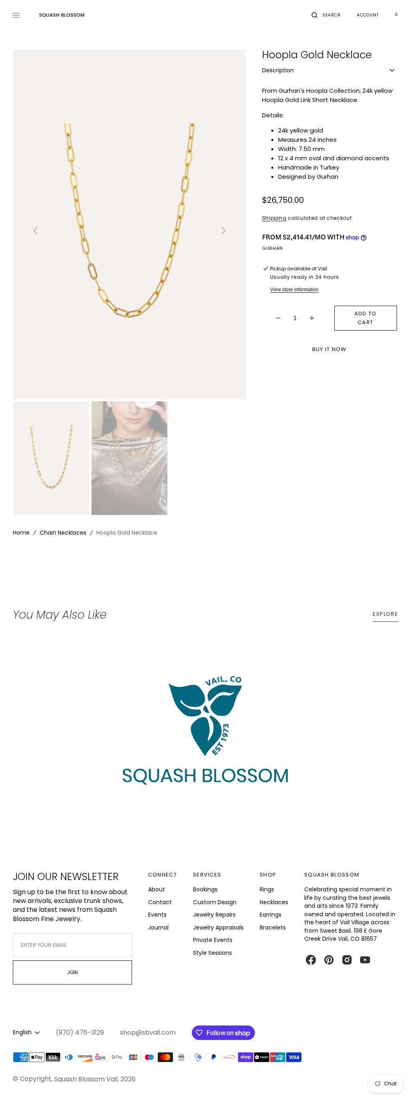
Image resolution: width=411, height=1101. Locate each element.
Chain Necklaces (63, 533)
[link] (205, 738)
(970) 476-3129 (80, 1032)
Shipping (274, 217)
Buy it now (329, 349)
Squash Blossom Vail (86, 1079)
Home (21, 533)
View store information (294, 289)
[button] (326, 15)
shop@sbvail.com (148, 1032)
